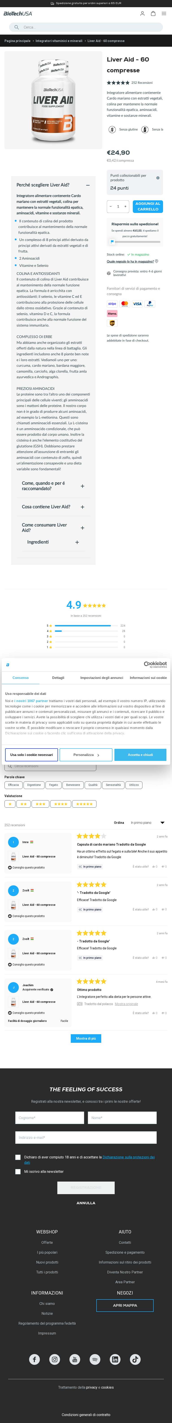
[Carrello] (153, 13)
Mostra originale (126, 1003)
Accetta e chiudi (140, 755)
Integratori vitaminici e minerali (59, 41)
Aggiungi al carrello (147, 207)
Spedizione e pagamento (125, 1252)
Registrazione (86, 1188)
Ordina (119, 822)
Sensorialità (113, 785)
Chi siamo (47, 1303)
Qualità (92, 785)
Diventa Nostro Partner (125, 1272)
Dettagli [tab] (58, 678)
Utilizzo (134, 785)
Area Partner (125, 1282)
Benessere (73, 785)
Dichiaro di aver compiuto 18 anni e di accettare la (89, 1160)
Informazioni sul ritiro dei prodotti (125, 1262)
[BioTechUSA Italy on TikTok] (135, 1364)
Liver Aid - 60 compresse (39, 856)
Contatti (125, 1242)
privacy (91, 1387)
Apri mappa (125, 1306)
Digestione (34, 785)
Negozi (125, 1293)
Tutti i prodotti (47, 1272)
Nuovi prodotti (47, 1262)
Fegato (53, 785)
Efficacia (13, 785)
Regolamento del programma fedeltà (47, 1323)
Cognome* (27, 1118)
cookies (107, 1387)
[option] (86, 3)
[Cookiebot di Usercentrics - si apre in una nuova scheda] (147, 664)
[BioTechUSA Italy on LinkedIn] (115, 1364)
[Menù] (164, 13)
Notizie (47, 1313)
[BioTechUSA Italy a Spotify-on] (95, 1364)
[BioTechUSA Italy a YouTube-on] (74, 1364)
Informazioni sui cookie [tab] (148, 678)
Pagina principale (17, 41)
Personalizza (83, 755)
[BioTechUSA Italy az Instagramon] (54, 1364)
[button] (130, 85)
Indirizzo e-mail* (32, 1138)
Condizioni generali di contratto (86, 1415)
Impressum (47, 1333)
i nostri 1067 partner (31, 701)
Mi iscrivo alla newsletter (44, 1171)
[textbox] (50, 766)
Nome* (96, 1118)
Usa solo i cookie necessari (31, 755)
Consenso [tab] (21, 678)
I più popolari (47, 1252)
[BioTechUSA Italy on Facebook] (34, 1364)
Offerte (47, 1242)
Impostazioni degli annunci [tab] (101, 678)
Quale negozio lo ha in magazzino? (130, 261)
